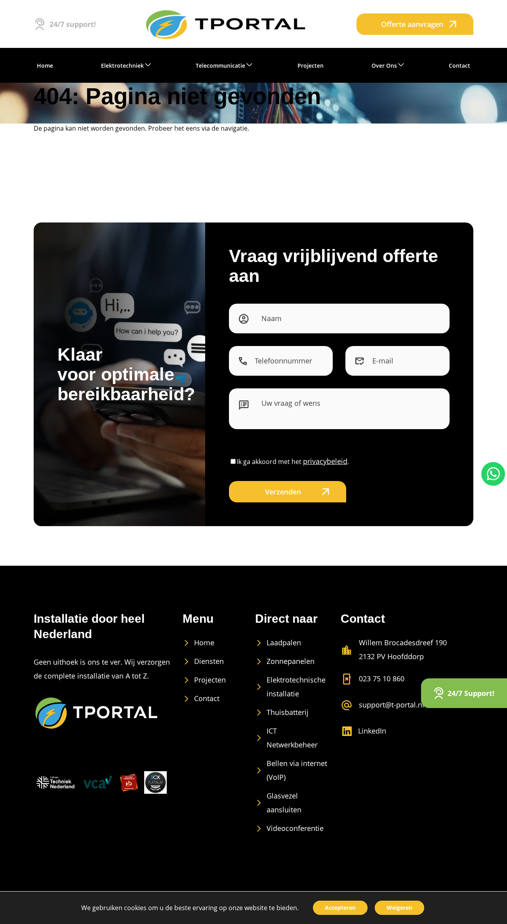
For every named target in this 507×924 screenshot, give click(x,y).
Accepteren (340, 907)
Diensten (209, 661)
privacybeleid (325, 461)
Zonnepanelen (290, 661)
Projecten (210, 679)
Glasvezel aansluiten (284, 802)
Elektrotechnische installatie (296, 686)
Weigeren (399, 907)
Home (204, 642)
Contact (206, 698)
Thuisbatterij (288, 712)
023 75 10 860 (381, 678)
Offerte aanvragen (412, 24)
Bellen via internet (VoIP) (297, 770)
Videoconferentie (295, 828)
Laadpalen (284, 642)
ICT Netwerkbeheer (292, 737)
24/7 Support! (471, 693)
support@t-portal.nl (391, 704)
